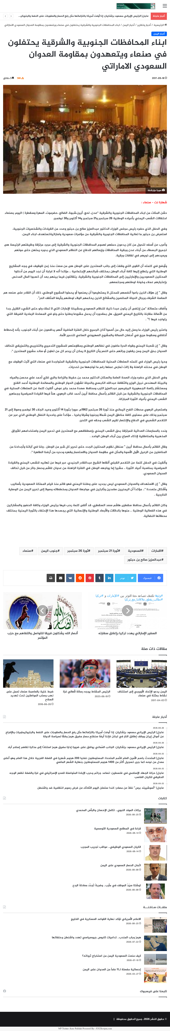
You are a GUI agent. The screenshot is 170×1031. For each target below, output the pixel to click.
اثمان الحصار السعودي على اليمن (120, 865)
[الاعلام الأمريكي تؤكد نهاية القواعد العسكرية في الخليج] (155, 925)
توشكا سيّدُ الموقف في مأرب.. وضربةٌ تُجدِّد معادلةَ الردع (107, 885)
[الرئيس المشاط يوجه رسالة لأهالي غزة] (85, 673)
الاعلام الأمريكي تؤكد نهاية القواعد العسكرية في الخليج (106, 919)
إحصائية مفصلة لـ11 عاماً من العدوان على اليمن (112, 969)
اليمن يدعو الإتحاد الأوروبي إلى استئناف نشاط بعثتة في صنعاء (142, 693)
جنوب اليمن (49, 551)
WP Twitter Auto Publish (70, 1029)
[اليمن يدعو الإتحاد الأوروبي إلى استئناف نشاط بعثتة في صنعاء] (142, 673)
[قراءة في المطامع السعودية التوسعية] (155, 834)
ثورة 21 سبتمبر (108, 551)
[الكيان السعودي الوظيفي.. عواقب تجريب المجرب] (155, 853)
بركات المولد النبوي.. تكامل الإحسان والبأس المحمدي (108, 810)
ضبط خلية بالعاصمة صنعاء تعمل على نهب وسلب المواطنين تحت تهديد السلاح (29, 695)
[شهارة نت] (135, 6)
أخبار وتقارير (144, 25)
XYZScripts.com (104, 1029)
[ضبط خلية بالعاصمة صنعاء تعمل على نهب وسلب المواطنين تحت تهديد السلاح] (28, 673)
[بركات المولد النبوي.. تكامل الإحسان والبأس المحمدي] (155, 816)
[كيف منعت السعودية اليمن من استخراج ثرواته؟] (155, 959)
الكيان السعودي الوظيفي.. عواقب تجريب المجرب (111, 847)
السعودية (135, 551)
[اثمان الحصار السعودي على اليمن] (155, 872)
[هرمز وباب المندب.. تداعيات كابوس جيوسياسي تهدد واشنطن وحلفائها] (155, 943)
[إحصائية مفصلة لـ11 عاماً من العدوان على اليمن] (155, 975)
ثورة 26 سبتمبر (77, 551)
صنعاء (27, 551)
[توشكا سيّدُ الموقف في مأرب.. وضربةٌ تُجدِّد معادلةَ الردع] (155, 891)
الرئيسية (159, 25)
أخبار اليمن (129, 25)
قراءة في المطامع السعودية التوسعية (117, 828)
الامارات (156, 551)
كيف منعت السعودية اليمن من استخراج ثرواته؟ (111, 956)
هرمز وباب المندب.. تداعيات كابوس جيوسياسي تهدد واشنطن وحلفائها (96, 937)
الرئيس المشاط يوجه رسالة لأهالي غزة (86, 691)
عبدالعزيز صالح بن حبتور (145, 560)
